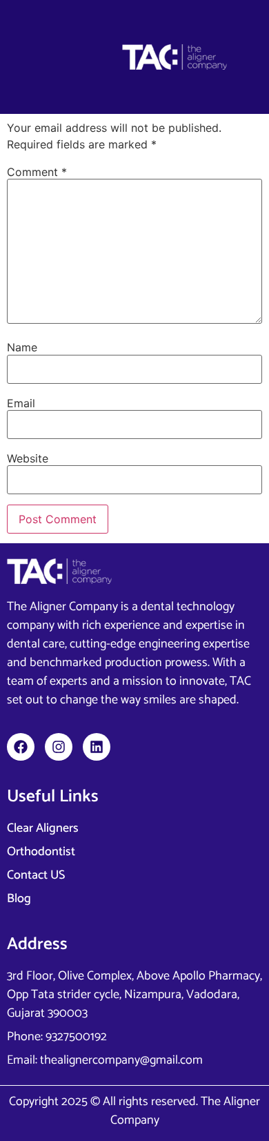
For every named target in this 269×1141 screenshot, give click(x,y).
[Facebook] (20, 747)
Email (21, 403)
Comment (37, 171)
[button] (53, 57)
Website (27, 458)
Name (22, 347)
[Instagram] (58, 747)
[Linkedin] (96, 747)
